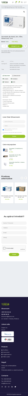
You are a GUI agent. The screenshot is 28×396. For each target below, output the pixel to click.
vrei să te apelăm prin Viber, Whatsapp (13, 132)
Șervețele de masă (15, 67)
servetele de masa (15, 69)
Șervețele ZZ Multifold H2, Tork (16, 149)
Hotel (11, 63)
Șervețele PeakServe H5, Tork (10, 196)
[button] (22, 178)
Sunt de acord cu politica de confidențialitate (10, 129)
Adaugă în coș (15, 46)
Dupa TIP (10, 6)
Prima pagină (4, 6)
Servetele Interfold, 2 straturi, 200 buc (17, 163)
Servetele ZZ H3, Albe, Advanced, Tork (15, 155)
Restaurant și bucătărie (19, 65)
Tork (7, 41)
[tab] (6, 75)
